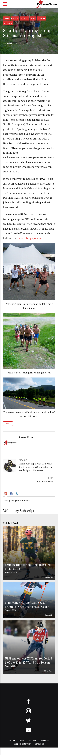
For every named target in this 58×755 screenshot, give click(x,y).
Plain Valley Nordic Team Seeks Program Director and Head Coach (27, 604)
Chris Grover (48, 671)
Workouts (8, 23)
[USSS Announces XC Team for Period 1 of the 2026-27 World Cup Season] (28, 647)
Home (12, 740)
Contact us (39, 744)
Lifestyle (25, 18)
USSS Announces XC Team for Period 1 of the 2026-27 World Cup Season (28, 660)
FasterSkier (7, 44)
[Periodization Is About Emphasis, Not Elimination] (28, 553)
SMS (8, 424)
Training (41, 18)
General (14, 18)
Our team (32, 740)
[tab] (6, 494)
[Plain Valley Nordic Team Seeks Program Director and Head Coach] (28, 600)
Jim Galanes (48, 577)
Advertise (44, 740)
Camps (6, 18)
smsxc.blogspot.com (30, 238)
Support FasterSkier (22, 744)
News (33, 18)
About (21, 740)
